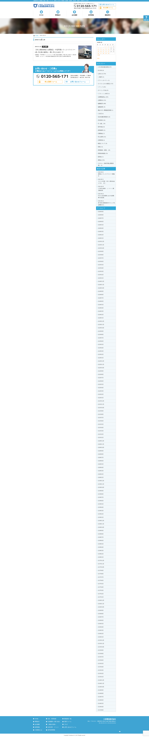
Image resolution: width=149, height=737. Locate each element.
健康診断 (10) (101, 107)
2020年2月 (100, 474)
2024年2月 (100, 314)
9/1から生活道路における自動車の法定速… (106, 195)
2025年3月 (100, 271)
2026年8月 (100, 215)
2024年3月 (100, 311)
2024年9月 (100, 291)
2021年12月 (101, 401)
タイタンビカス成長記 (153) (105, 83)
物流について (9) (102, 143)
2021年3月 (100, 431)
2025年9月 (100, 251)
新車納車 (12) (101, 130)
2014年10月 (101, 686)
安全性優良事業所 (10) (104, 117)
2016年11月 (101, 603)
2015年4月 (100, 666)
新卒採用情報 (51, 730)
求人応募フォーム (108, 7)
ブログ (66, 724)
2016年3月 (100, 630)
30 (108, 53)
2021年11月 (101, 404)
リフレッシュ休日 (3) (104, 93)
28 (103, 53)
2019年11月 (101, 484)
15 (105, 49)
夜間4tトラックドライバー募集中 (106, 174)
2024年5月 (100, 304)
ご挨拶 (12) (101, 77)
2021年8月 (100, 414)
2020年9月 (100, 451)
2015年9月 (100, 650)
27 (100, 53)
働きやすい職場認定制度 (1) (105, 110)
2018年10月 (101, 527)
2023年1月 (100, 357)
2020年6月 (100, 460)
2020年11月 (101, 444)
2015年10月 (101, 647)
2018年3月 (100, 550)
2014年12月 (101, 680)
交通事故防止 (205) (103, 97)
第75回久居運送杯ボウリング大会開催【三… (106, 203)
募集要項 (107, 15)
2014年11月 (101, 683)
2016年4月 (100, 627)
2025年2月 (100, 274)
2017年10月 (101, 567)
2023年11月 (101, 324)
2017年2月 (100, 593)
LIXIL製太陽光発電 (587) (105, 67)
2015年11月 (101, 643)
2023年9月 (100, 331)
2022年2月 (100, 394)
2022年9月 (100, 371)
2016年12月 (101, 600)
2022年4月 (100, 387)
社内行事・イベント (53, 727)
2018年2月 (100, 554)
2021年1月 (100, 437)
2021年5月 (100, 424)
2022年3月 (100, 391)
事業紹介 (58, 15)
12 (98, 49)
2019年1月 (100, 517)
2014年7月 (100, 696)
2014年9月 (100, 690)
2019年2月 (100, 514)
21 (103, 51)
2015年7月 (100, 657)
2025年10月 (101, 248)
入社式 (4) (100, 113)
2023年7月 (100, 338)
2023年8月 (100, 334)
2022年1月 (100, 397)
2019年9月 (100, 490)
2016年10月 (101, 607)
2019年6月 (100, 500)
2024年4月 (100, 308)
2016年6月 (100, 620)
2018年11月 (101, 524)
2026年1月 (100, 238)
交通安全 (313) (102, 100)
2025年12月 (101, 241)
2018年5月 (100, 544)
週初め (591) (101, 160)
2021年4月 (100, 427)
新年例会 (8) (101, 127)
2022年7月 (100, 377)
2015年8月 (100, 653)
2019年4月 (100, 507)
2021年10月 (101, 407)
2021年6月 (100, 421)
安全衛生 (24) (101, 120)
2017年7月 (100, 577)
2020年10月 (101, 447)
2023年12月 (101, 321)
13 (100, 49)
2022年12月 (101, 361)
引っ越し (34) (101, 123)
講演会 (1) (100, 156)
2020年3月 (100, 470)
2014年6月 (100, 700)
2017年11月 (101, 563)
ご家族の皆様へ (52, 724)
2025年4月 (100, 268)
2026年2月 (100, 234)
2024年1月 (100, 318)
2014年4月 (100, 706)
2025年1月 (100, 278)
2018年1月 (100, 557)
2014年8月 (100, 693)
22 (105, 51)
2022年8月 (100, 374)
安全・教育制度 (52, 718)
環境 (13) (100, 147)
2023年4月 (100, 348)
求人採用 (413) (102, 136)
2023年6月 (100, 341)
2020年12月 (101, 441)
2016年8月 (100, 613)
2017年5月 (100, 583)
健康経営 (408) (102, 103)
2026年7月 (100, 218)
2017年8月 (100, 573)
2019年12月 (101, 480)
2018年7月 (100, 537)
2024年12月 (101, 281)
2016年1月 (100, 637)
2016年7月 (100, 617)
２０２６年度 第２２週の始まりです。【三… (106, 181)
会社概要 (74, 15)
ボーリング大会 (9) (103, 90)
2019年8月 (100, 494)
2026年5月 (100, 224)
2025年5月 (100, 264)
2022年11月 (101, 364)
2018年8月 (100, 534)
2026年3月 (100, 231)
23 (108, 51)
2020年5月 (100, 464)
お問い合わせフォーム (108, 4)
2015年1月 (100, 676)
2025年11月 (101, 244)
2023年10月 (101, 328)
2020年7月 (100, 457)
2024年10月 (101, 288)
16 (108, 49)
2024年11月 (101, 284)
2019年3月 (100, 510)
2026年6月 (100, 221)
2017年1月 (100, 597)
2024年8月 (100, 294)
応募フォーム (67, 721)
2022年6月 (100, 381)
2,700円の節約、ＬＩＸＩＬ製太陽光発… (106, 188)
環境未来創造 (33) (103, 153)
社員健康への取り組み (54, 721)
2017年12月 (101, 560)
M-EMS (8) (101, 70)
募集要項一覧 (67, 718)
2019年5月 (100, 504)
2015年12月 (101, 640)
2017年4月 (100, 587)
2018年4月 (100, 547)
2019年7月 (100, 497)
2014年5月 (100, 703)
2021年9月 (100, 411)
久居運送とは (38, 730)
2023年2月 (100, 354)
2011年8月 (100, 710)
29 (105, 53)
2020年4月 (100, 467)
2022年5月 (100, 384)
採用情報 (91, 15)
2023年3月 (100, 351)
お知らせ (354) (102, 73)
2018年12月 (101, 520)
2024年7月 (100, 298)
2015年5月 (100, 663)
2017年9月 (100, 570)
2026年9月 (100, 211)
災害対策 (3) (101, 140)
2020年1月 (100, 477)
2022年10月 (101, 367)
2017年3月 (100, 590)
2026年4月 (100, 228)
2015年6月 (100, 660)
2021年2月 (100, 434)
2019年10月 (101, 487)
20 (100, 51)
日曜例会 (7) (101, 133)
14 (103, 49)
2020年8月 (100, 454)
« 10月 (98, 55)
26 (98, 53)
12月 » (98, 58)
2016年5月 (100, 623)
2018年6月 (100, 540)
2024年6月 (100, 301)
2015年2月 (100, 673)
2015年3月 (100, 670)
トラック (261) (102, 87)
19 (98, 51)
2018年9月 (100, 530)
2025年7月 (100, 258)
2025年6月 (100, 261)
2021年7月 (100, 417)
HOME (41, 15)
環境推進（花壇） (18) (104, 150)
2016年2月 (100, 633)
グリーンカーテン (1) (104, 80)
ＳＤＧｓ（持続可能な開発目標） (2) (106, 164)
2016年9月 (100, 610)
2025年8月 (100, 254)
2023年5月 (100, 344)
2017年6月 (100, 580)
